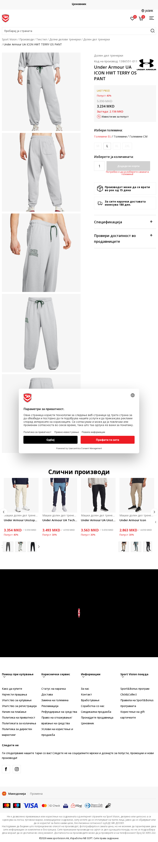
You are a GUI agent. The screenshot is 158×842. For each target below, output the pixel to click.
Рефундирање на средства (59, 712)
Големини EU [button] (102, 136)
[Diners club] (94, 805)
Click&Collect (128, 694)
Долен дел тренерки (96, 39)
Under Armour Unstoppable (21, 520)
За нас (85, 688)
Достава (47, 694)
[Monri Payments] (76, 805)
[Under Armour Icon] (136, 495)
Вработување (90, 700)
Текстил (41, 39)
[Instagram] (17, 769)
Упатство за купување (17, 700)
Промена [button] (36, 793)
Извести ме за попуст (115, 116)
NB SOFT (87, 838)
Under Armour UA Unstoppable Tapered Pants (98, 520)
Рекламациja (49, 706)
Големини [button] (120, 136)
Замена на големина (54, 700)
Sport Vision (9, 39)
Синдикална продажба (96, 712)
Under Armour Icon (132, 520)
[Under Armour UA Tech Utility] (59, 495)
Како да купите (12, 688)
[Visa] (31, 805)
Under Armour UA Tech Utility (59, 520)
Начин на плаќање (14, 712)
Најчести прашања (14, 694)
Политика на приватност (18, 717)
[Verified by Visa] (65, 805)
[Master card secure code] (51, 805)
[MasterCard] (6, 805)
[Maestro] (17, 805)
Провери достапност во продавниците (115, 238)
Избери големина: (108, 130)
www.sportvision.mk (58, 838)
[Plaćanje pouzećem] (108, 805)
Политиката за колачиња (19, 723)
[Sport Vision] (5, 18)
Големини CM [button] (138, 136)
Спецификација (108, 222)
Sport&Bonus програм (134, 688)
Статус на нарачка (53, 688)
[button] (79, 31)
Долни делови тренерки (65, 39)
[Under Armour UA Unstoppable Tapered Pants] (98, 495)
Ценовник (79, 4)
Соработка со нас (92, 706)
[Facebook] (6, 769)
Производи (26, 39)
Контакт (86, 694)
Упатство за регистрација (19, 706)
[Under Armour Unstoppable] (21, 495)
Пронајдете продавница (97, 717)
